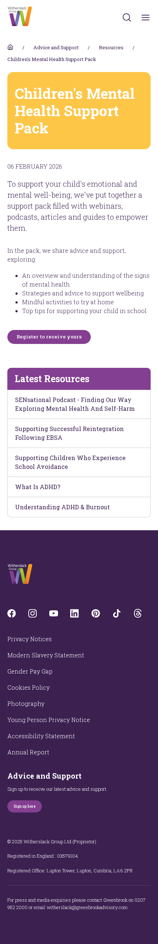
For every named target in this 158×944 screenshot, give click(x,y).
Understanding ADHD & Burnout (62, 507)
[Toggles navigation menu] (146, 17)
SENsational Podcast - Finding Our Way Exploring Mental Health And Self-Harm (75, 404)
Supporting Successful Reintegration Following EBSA (69, 433)
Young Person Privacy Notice (48, 720)
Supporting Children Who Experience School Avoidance (70, 462)
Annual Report (28, 752)
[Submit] (127, 17)
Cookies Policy (28, 687)
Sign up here (25, 806)
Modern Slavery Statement (45, 655)
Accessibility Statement (41, 736)
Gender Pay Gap (30, 671)
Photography (25, 703)
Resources (111, 47)
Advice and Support (56, 47)
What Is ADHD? (37, 487)
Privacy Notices (29, 639)
